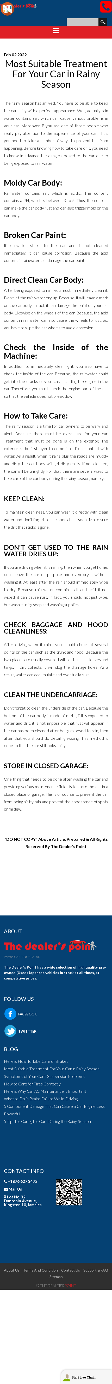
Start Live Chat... (84, 1377)
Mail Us (15, 1189)
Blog (11, 1049)
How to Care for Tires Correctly (32, 1083)
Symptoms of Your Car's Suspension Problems (44, 1076)
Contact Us (70, 1270)
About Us (12, 1270)
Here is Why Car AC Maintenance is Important (45, 1091)
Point (70, 1285)
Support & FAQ (95, 1270)
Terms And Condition (40, 1270)
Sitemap (56, 1276)
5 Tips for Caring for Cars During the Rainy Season (47, 1121)
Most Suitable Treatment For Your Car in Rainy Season (51, 1068)
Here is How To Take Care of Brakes (36, 1061)
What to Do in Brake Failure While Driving (41, 1098)
